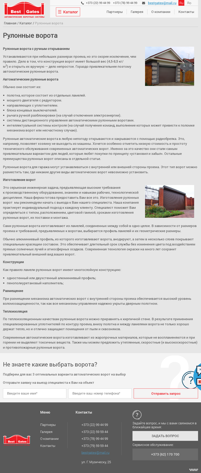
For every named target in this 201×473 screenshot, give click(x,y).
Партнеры (115, 11)
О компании (160, 11)
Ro (189, 3)
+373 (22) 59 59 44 (94, 431)
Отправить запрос (166, 393)
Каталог (25, 23)
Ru (181, 3)
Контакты (186, 11)
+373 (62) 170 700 (165, 454)
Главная (10, 23)
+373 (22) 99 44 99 (98, 3)
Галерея (137, 11)
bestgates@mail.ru (162, 3)
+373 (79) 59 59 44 (94, 445)
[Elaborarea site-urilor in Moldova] (193, 470)
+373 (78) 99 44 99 (125, 3)
